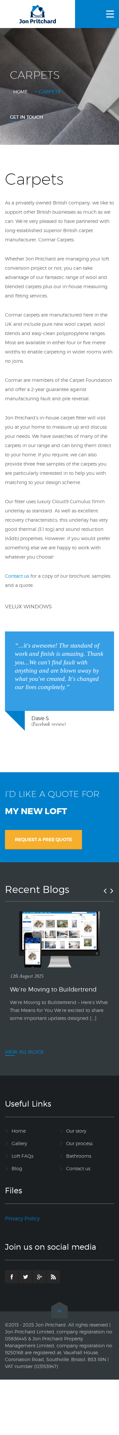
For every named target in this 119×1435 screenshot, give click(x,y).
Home (20, 91)
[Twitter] (25, 1276)
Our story (76, 1131)
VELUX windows (28, 606)
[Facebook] (11, 1276)
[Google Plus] (39, 1276)
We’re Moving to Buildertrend (53, 989)
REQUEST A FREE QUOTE (43, 839)
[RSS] (53, 1276)
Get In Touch (26, 117)
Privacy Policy (22, 1218)
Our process (79, 1143)
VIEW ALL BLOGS (24, 1052)
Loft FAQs (22, 1156)
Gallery (19, 1143)
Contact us (17, 576)
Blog (17, 1168)
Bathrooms (78, 1156)
